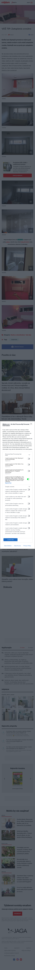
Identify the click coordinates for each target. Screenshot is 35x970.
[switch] (28, 459)
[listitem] (17, 454)
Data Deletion (8, 545)
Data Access (17, 545)
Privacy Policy (27, 545)
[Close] (31, 424)
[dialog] (17, 485)
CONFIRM (10, 539)
